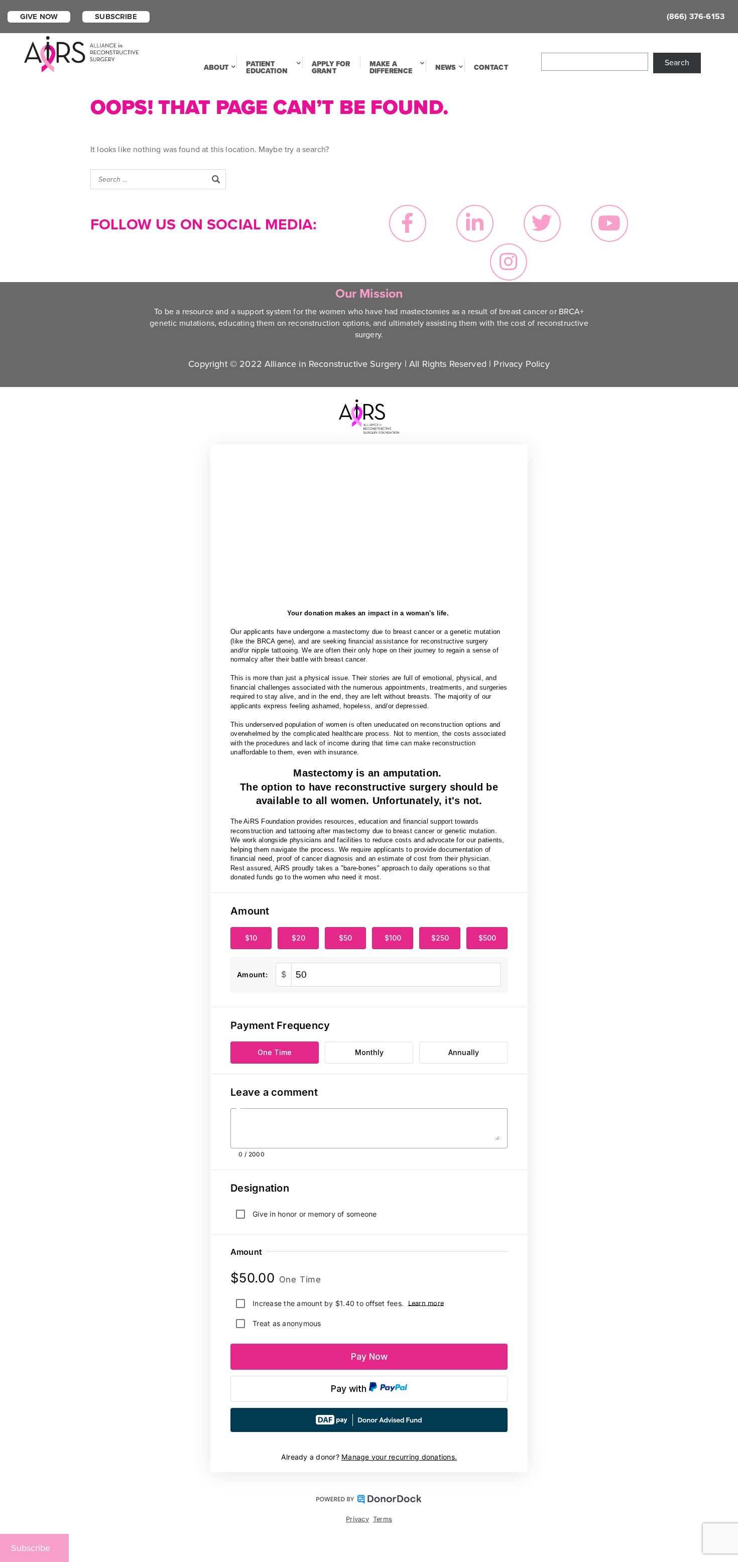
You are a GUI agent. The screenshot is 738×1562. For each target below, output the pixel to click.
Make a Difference (391, 67)
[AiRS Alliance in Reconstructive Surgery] (81, 53)
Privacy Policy (521, 363)
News (445, 67)
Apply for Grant (331, 67)
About (216, 67)
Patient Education (266, 67)
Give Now (39, 16)
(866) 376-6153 (695, 17)
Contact (491, 67)
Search (677, 63)
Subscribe (116, 16)
